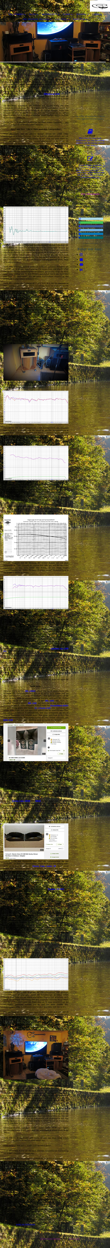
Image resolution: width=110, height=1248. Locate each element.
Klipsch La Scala (52, 94)
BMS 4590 (8, 720)
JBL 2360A (30, 691)
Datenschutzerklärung (50, 1239)
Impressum (79, 19)
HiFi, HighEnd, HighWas (36, 19)
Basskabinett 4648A (59, 705)
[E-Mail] (81, 259)
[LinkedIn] (79, 234)
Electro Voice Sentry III (44, 866)
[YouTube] (81, 264)
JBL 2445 (49, 700)
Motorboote (49, 14)
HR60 (38, 801)
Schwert (81, 14)
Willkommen (16, 14)
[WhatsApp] (79, 222)
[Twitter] (80, 230)
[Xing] (79, 237)
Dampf (66, 14)
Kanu (33, 14)
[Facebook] (79, 226)
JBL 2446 (32, 703)
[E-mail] (80, 219)
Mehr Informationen (90, 194)
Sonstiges (61, 19)
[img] (100, 6)
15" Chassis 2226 (42, 708)
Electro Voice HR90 (21, 801)
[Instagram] (81, 254)
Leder (96, 14)
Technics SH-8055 (56, 889)
